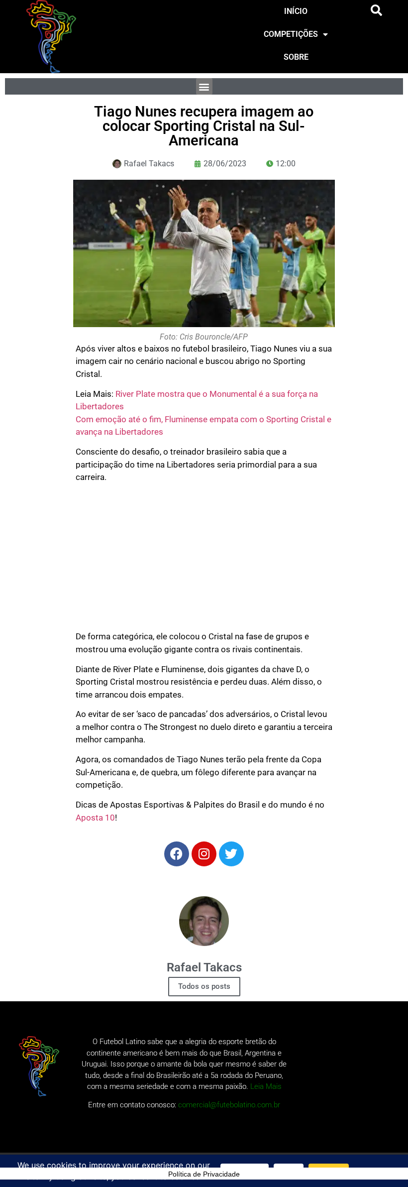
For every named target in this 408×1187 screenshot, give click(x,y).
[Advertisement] (204, 560)
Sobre (296, 57)
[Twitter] (231, 853)
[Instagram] (204, 853)
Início (295, 11)
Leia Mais (266, 1086)
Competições (291, 34)
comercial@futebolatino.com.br (229, 1104)
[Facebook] (176, 853)
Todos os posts (204, 986)
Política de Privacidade (204, 1174)
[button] (376, 10)
